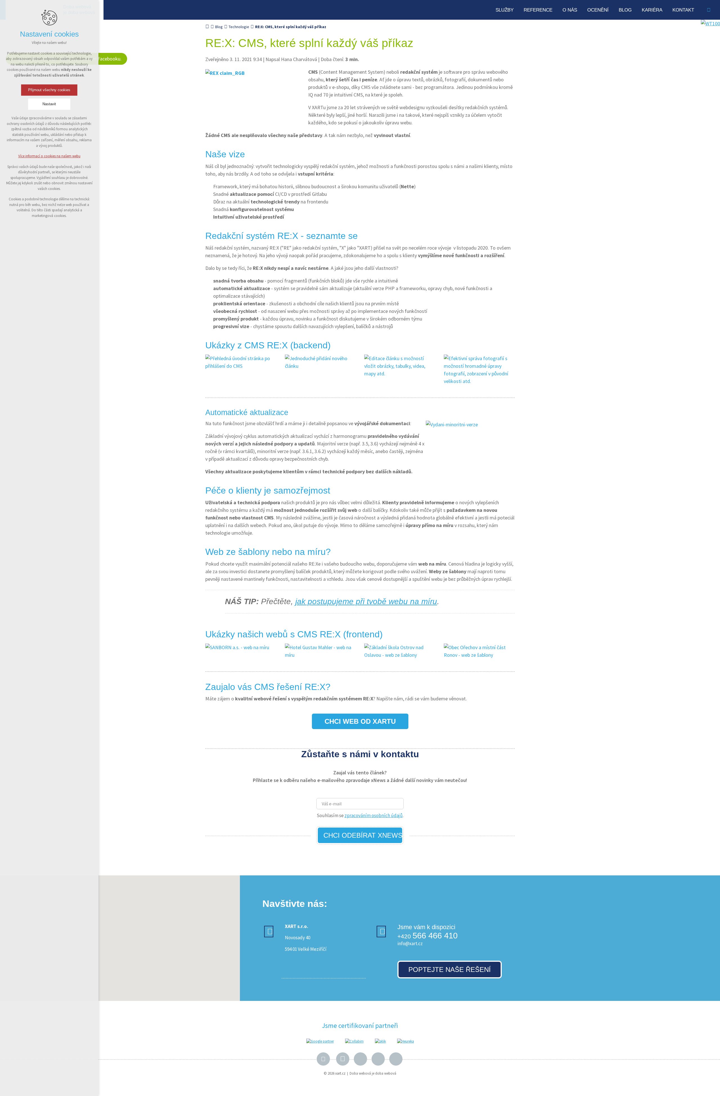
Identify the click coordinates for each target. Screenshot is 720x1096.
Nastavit (49, 104)
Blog (625, 10)
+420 (427, 936)
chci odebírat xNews (362, 835)
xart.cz (340, 1073)
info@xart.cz (410, 943)
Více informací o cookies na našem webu (49, 156)
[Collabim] (354, 1041)
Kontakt (683, 10)
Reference (538, 10)
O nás (569, 10)
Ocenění (598, 10)
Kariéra (652, 10)
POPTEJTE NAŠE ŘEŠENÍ (449, 969)
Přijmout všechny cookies (49, 90)
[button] (152, 913)
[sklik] (380, 1041)
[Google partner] (320, 1041)
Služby (505, 10)
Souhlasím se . (360, 815)
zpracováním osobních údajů (374, 815)
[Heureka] (405, 1041)
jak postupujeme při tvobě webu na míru (366, 601)
